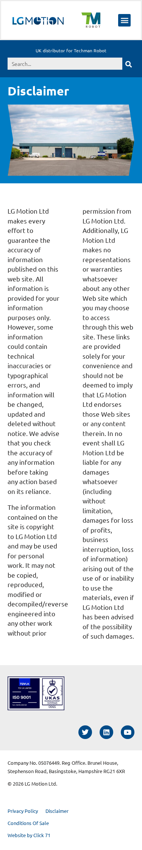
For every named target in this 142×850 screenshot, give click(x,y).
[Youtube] (127, 732)
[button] (124, 20)
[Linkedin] (106, 732)
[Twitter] (85, 732)
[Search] (128, 64)
